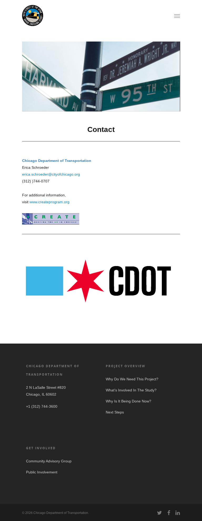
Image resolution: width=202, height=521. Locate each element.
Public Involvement (41, 472)
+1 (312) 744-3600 (41, 406)
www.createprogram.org (49, 202)
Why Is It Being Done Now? (128, 401)
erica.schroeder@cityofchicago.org (51, 174)
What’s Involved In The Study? (131, 390)
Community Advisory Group (49, 461)
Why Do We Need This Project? (132, 379)
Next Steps (115, 412)
